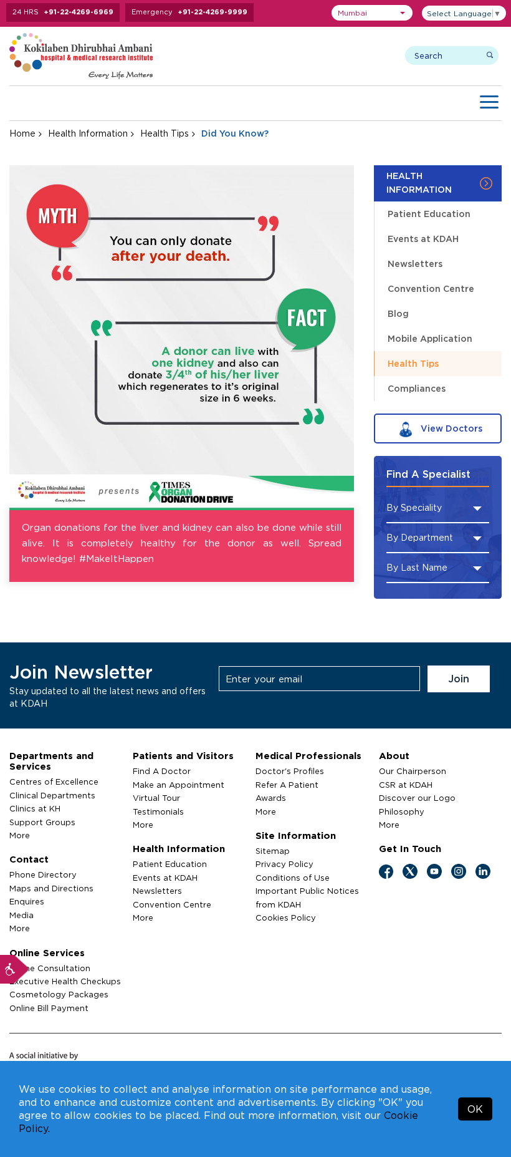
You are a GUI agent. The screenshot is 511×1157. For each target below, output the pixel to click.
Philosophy (401, 811)
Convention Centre (431, 288)
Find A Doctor (162, 771)
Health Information (88, 133)
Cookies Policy (286, 917)
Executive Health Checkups (65, 981)
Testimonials (158, 811)
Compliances (417, 388)
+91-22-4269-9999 (212, 12)
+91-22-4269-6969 (78, 12)
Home (22, 133)
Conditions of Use (293, 877)
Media (21, 915)
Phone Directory (43, 874)
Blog (398, 313)
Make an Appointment (178, 784)
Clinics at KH (34, 808)
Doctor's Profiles (290, 771)
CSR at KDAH (405, 784)
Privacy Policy (284, 863)
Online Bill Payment (48, 1008)
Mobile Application (430, 338)
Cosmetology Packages (58, 994)
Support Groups (42, 822)
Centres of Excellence (53, 781)
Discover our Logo (417, 797)
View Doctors (450, 428)
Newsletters (415, 263)
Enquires (26, 901)
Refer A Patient (287, 784)
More (19, 835)
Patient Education (429, 213)
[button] (372, 13)
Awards (271, 797)
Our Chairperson (412, 771)
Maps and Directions (51, 888)
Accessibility (14, 969)
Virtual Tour (156, 797)
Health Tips (164, 133)
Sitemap (273, 850)
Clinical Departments (52, 795)
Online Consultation (49, 968)
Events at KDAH (423, 238)
